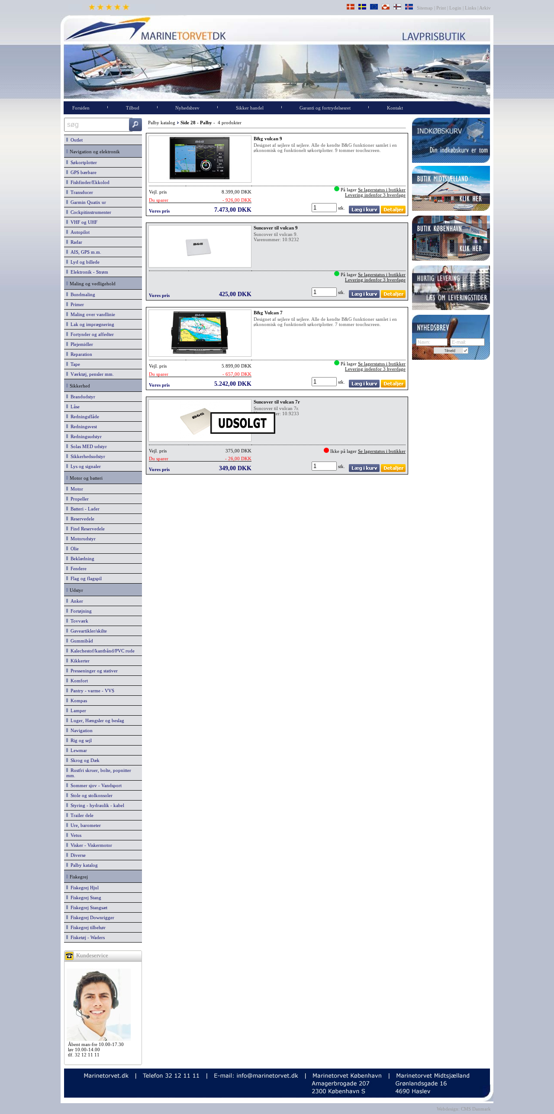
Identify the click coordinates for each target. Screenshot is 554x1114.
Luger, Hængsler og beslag (96, 720)
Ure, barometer (84, 825)
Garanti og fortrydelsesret (325, 107)
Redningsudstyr (85, 436)
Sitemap (425, 7)
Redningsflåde (83, 416)
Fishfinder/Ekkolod (89, 182)
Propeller (78, 498)
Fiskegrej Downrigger (91, 917)
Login (455, 7)
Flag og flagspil (85, 578)
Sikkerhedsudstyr (86, 456)
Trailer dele (80, 815)
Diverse (77, 855)
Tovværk (78, 620)
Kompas (77, 700)
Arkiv (485, 7)
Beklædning (81, 558)
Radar (75, 242)
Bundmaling (81, 294)
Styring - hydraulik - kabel (96, 805)
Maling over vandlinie (91, 314)
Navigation (80, 730)
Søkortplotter (82, 162)
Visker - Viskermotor (90, 845)
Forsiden (81, 107)
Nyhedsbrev (187, 107)
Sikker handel (250, 107)
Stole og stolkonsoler (90, 795)
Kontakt (395, 107)
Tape (74, 364)
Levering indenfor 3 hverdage (375, 194)
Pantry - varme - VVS (91, 690)
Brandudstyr (81, 396)
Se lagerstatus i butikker (382, 189)
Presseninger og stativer (93, 670)
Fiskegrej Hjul (83, 887)
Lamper (77, 710)
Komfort (78, 680)
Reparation (80, 354)
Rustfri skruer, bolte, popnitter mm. (98, 773)
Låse (74, 406)
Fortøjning (80, 611)
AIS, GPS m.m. (84, 252)
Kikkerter (79, 660)
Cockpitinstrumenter (89, 212)
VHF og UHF (82, 222)
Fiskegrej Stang (84, 897)
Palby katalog (83, 865)
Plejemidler (80, 344)
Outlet (75, 139)
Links (470, 7)
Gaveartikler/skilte (87, 630)
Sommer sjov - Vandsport (95, 785)
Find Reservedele (86, 528)
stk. (342, 207)
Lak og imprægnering (91, 324)
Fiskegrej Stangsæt (87, 907)
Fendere (77, 568)
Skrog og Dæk (84, 760)
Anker (75, 601)
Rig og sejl (80, 740)
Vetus (74, 835)
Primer (76, 304)
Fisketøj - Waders (86, 937)
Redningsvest (82, 426)
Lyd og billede (84, 262)
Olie (73, 548)
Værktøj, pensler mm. (91, 374)
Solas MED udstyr (87, 446)
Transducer (80, 192)
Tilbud (132, 107)
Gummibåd (80, 640)
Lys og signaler (84, 466)
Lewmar (77, 750)
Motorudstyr (82, 538)
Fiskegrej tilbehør (87, 927)
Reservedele (81, 518)
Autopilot (79, 232)
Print (441, 7)
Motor (75, 488)
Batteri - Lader (84, 508)
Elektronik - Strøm (88, 271)
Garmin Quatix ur (87, 202)
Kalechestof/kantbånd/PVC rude (101, 650)
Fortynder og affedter (91, 334)
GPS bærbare (82, 172)
